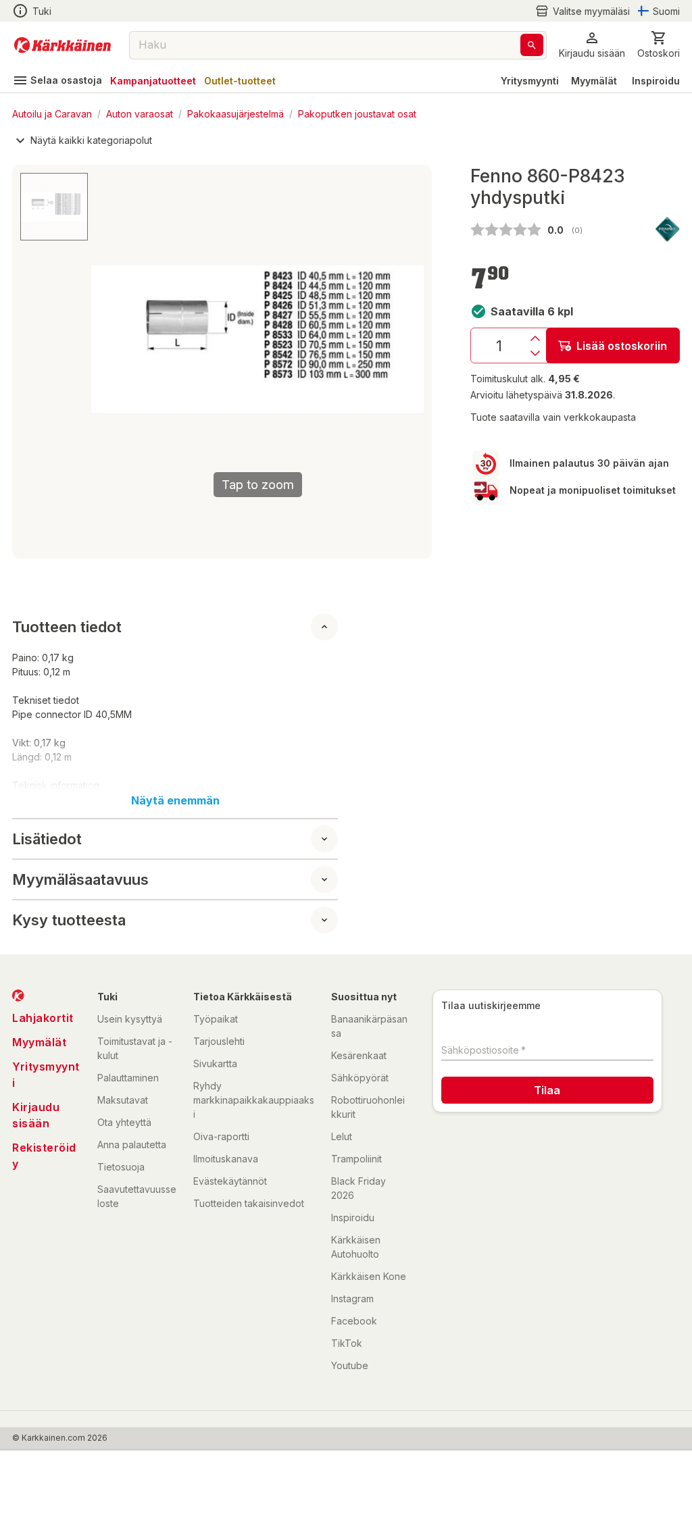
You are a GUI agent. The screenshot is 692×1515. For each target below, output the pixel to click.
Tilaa (547, 1090)
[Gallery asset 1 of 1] (54, 206)
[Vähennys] (535, 353)
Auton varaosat (139, 113)
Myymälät (594, 80)
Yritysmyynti (530, 80)
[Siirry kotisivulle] (62, 45)
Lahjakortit (43, 1018)
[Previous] (109, 339)
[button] (582, 11)
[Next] (405, 339)
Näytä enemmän (175, 800)
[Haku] (531, 45)
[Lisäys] (535, 338)
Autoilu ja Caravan (52, 113)
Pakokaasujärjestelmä (235, 113)
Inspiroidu (656, 80)
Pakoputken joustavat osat (357, 113)
